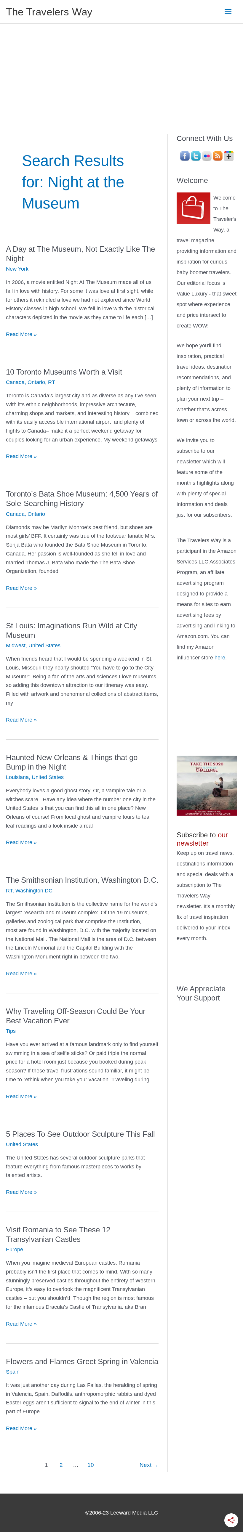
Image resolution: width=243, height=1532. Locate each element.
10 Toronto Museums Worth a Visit (64, 371)
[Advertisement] (121, 68)
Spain (13, 1372)
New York (17, 269)
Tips (11, 1031)
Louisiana (17, 777)
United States (44, 645)
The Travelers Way (49, 11)
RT (51, 382)
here (220, 658)
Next (149, 1465)
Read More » (21, 335)
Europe (14, 1249)
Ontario (36, 382)
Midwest (15, 645)
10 (90, 1465)
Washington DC (33, 891)
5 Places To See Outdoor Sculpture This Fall (80, 1134)
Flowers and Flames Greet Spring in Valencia (82, 1361)
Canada (15, 382)
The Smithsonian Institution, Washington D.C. (82, 880)
